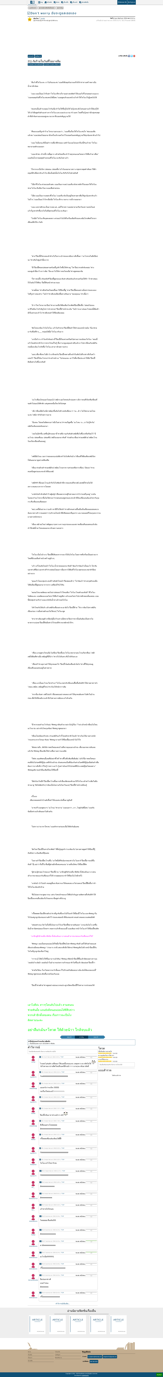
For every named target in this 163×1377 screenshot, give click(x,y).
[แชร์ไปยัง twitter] (132, 56)
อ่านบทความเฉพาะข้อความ (52, 64)
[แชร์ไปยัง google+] (134, 56)
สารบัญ (61, 8)
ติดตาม (39, 56)
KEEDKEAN (32, 4)
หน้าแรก (33, 8)
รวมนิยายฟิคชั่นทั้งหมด (47, 8)
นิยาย (57, 2)
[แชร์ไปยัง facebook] (129, 56)
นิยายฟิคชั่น (85, 2)
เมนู (41, 2)
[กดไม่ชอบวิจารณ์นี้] (82, 1057)
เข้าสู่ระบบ (132, 2)
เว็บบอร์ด (57, 1351)
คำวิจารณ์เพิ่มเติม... (63, 1304)
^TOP (61, 1057)
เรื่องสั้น (65, 2)
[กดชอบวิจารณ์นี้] (77, 1057)
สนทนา (159, 1375)
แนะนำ (32, 56)
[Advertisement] (81, 38)
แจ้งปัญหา (57, 1354)
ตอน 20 (69, 1037)
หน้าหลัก (49, 2)
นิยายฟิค (30, 1360)
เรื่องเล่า (74, 2)
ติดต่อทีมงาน (58, 1357)
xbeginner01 (85, 1375)
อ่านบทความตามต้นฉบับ (35, 64)
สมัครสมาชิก (123, 2)
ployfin (43, 18)
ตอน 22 (96, 1037)
